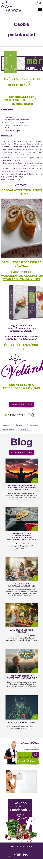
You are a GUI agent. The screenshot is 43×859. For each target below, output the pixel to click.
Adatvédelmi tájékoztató (21, 846)
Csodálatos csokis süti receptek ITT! (21, 192)
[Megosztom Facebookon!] (29, 415)
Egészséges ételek (8, 429)
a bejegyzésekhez (21, 405)
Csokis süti (6, 425)
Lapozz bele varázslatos (16, 273)
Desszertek (19, 425)
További (21, 452)
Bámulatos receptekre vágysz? (21, 264)
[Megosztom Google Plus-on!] (33, 415)
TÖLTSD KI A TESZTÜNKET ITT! (21, 346)
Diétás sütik (34, 425)
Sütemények (25, 429)
